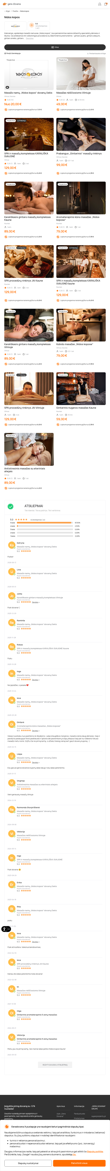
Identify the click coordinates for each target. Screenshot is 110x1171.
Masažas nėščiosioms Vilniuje (31, 835)
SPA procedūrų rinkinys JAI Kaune (33, 963)
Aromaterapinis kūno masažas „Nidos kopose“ (39, 726)
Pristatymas (79, 1118)
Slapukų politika (95, 1151)
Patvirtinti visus (79, 1163)
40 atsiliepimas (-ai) (41, 27)
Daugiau (30, 38)
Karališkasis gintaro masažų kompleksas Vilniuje (40, 597)
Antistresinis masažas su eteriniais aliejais (37, 784)
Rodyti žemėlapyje (14, 53)
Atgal (8, 11)
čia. (74, 1154)
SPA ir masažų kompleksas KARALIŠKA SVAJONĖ (40, 859)
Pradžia (15, 11)
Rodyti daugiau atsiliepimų (55, 1065)
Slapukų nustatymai (28, 1163)
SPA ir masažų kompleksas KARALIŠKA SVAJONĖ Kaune (43, 648)
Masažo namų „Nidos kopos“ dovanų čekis (37, 546)
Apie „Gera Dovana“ (61, 1114)
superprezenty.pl (98, 1116)
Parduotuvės (79, 1113)
